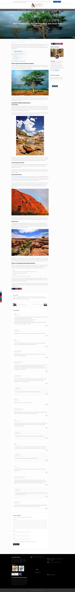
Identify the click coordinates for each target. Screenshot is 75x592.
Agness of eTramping (17, 350)
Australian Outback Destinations (17, 54)
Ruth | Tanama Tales (17, 375)
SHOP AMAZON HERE (37, 572)
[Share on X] (14, 289)
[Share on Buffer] (19, 289)
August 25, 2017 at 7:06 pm (17, 400)
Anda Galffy (17, 388)
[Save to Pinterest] (16, 289)
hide (22, 51)
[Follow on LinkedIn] (58, 44)
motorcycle (32, 99)
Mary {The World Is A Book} (18, 409)
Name (14, 530)
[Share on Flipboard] (21, 289)
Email (14, 534)
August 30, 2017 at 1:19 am (18, 433)
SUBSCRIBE (55, 86)
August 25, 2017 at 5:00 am (17, 478)
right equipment (21, 283)
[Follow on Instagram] (60, 44)
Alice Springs (15, 55)
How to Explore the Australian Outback (18, 53)
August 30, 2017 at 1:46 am (18, 490)
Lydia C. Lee (16, 399)
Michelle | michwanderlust (18, 361)
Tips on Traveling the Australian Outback (18, 61)
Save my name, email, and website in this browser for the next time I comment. (25, 541)
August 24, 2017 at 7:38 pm (17, 503)
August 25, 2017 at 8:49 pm (17, 363)
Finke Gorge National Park (17, 57)
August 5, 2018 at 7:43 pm (17, 341)
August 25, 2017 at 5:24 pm (17, 410)
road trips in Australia (26, 65)
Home (12, 39)
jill (14, 465)
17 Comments (22, 42)
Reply (46, 325)
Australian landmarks (21, 176)
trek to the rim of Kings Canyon (21, 223)
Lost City (14, 184)
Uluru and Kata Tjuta (16, 58)
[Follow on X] (54, 44)
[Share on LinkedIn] (17, 289)
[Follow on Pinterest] (56, 44)
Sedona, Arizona (39, 259)
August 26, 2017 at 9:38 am (17, 352)
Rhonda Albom (16, 501)
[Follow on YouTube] (62, 44)
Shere (15, 420)
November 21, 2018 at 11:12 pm (17, 331)
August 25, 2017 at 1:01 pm (17, 467)
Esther (15, 443)
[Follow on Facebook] (52, 44)
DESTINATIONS (15, 39)
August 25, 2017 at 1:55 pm (17, 421)
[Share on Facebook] (12, 289)
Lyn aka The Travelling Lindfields (19, 476)
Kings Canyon (15, 59)
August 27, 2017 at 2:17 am (18, 389)
